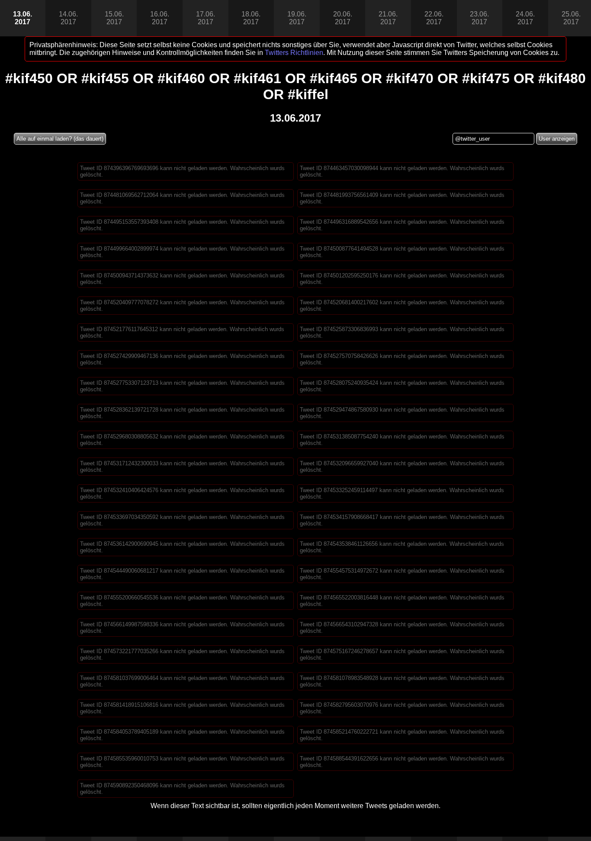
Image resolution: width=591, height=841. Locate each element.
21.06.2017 (388, 18)
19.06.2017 (296, 18)
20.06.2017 (342, 18)
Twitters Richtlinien (294, 52)
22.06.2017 (433, 18)
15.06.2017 (114, 18)
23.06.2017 (479, 18)
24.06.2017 (525, 18)
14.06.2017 (68, 18)
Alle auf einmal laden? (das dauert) (59, 138)
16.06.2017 (159, 18)
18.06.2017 (250, 18)
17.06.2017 (205, 18)
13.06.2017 (22, 18)
